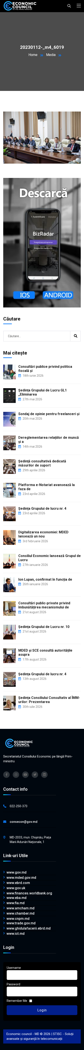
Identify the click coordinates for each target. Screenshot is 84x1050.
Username (14, 967)
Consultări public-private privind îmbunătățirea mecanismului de (44, 605)
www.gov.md (16, 872)
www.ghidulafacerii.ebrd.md (28, 928)
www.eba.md (16, 898)
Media (51, 55)
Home (32, 55)
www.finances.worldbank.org (29, 893)
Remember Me (17, 1000)
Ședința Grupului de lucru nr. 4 (42, 508)
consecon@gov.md (23, 821)
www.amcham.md (20, 908)
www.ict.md (15, 933)
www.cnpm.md (18, 918)
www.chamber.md (20, 913)
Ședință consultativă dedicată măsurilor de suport (42, 463)
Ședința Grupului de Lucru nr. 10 (43, 627)
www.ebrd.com (18, 883)
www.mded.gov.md (21, 877)
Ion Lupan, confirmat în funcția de (45, 579)
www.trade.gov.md (21, 923)
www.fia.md (15, 903)
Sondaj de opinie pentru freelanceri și (48, 414)
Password (13, 984)
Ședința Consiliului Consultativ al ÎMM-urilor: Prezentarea (49, 700)
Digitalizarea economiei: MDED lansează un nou (43, 534)
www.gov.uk (15, 888)
